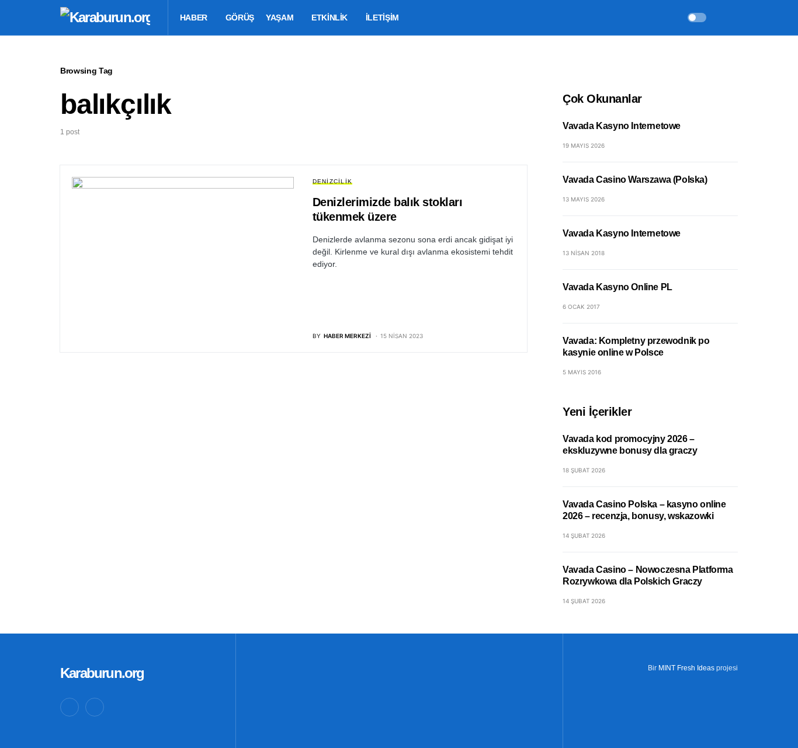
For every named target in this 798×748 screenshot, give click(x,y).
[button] (697, 17)
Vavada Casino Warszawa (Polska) (635, 180)
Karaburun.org (102, 673)
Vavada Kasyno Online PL (617, 287)
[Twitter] (69, 707)
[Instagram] (94, 707)
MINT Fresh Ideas (686, 668)
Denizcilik (333, 181)
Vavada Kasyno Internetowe (622, 126)
